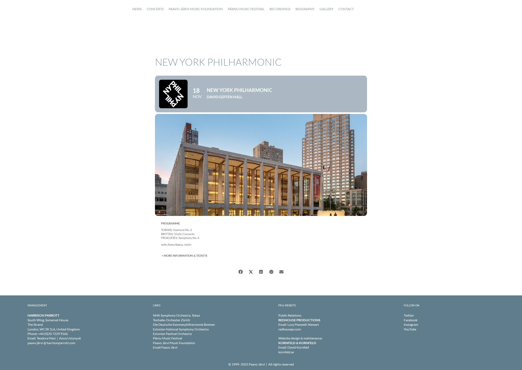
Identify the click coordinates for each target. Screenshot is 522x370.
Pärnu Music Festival (167, 338)
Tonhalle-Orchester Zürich (171, 320)
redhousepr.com (289, 329)
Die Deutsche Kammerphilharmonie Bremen (184, 324)
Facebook (410, 320)
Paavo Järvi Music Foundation (174, 343)
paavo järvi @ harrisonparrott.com (51, 343)
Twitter (409, 315)
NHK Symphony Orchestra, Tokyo (176, 315)
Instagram (411, 324)
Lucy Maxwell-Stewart (303, 324)
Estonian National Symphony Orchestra (181, 329)
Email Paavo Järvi (165, 347)
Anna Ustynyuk (70, 338)
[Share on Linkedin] (261, 272)
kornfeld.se (286, 352)
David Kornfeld (298, 347)
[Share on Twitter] (251, 272)
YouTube (410, 329)
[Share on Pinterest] (271, 272)
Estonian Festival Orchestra (172, 334)
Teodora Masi (46, 338)
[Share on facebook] (241, 272)
